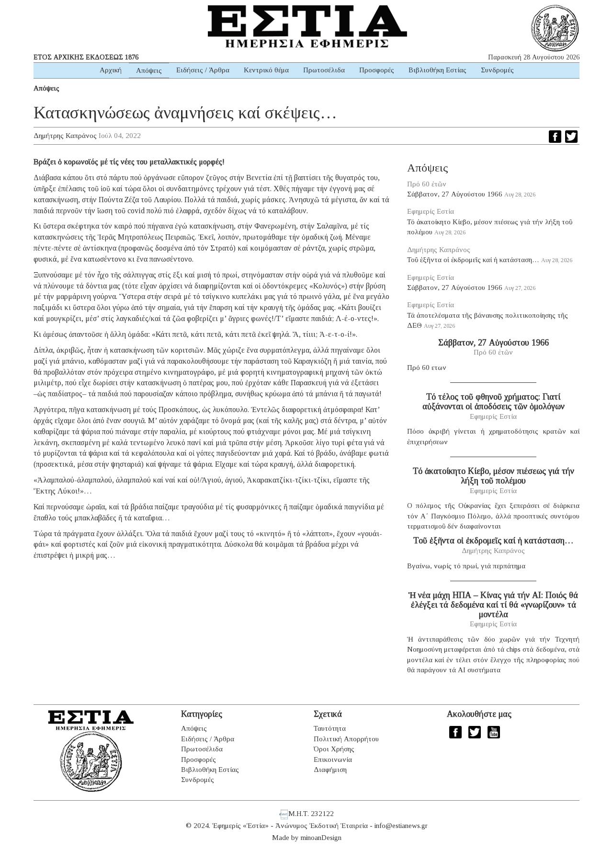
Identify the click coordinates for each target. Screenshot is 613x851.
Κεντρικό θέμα (266, 70)
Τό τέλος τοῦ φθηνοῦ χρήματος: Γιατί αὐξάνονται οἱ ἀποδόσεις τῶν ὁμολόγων (493, 401)
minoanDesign (321, 837)
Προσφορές (376, 70)
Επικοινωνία (333, 759)
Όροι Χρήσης (334, 749)
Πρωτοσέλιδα (324, 70)
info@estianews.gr (401, 825)
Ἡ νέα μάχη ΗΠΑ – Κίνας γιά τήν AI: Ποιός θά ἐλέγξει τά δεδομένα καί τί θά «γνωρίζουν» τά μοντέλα (493, 604)
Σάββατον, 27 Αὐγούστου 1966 (454, 194)
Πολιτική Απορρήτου (346, 739)
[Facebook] (555, 136)
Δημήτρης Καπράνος (65, 135)
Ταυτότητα (330, 728)
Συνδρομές (497, 70)
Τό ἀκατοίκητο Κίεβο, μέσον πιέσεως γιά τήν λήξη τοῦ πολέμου (493, 475)
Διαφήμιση (330, 769)
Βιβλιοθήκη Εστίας (437, 70)
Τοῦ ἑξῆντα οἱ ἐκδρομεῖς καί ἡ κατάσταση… (473, 260)
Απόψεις (149, 70)
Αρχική (111, 70)
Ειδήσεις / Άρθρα (202, 70)
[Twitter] (571, 136)
